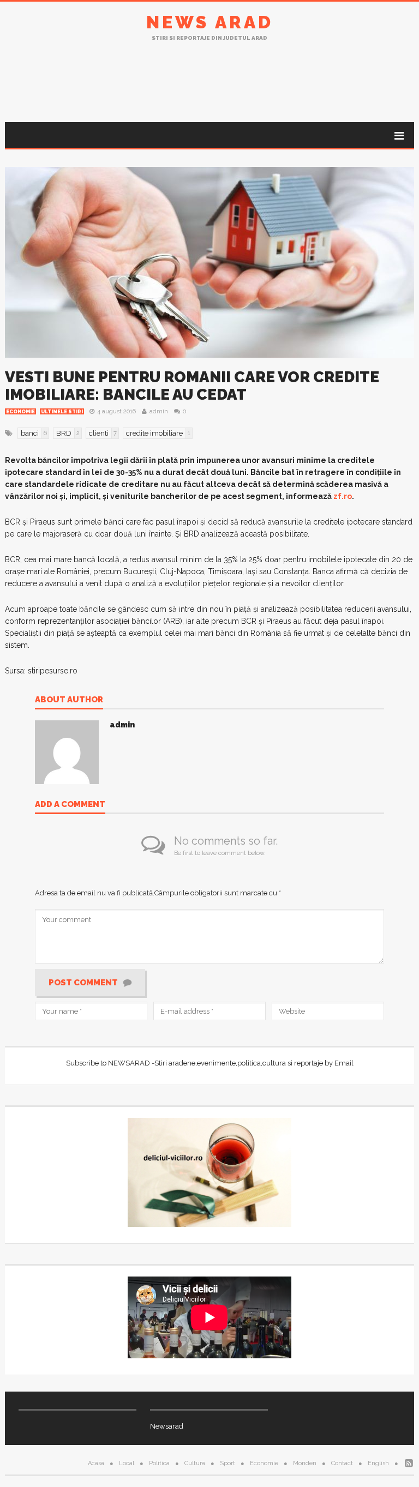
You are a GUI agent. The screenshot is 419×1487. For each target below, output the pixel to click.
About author (69, 700)
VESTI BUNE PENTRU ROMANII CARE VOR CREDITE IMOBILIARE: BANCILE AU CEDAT (192, 386)
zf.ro (342, 496)
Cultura (194, 1463)
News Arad (209, 22)
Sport (227, 1463)
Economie (20, 411)
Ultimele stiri (62, 411)
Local (126, 1463)
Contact (342, 1463)
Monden (304, 1463)
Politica (159, 1463)
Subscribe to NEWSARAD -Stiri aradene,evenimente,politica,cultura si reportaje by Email (210, 1063)
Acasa (96, 1463)
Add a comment (70, 804)
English (378, 1463)
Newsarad (166, 1426)
